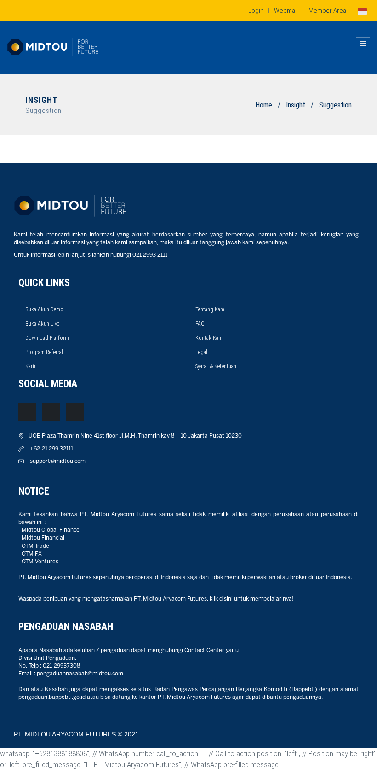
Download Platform (47, 338)
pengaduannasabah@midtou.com (80, 673)
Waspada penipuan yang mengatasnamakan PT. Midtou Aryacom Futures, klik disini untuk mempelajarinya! (156, 598)
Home (263, 105)
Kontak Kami (209, 338)
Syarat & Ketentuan (215, 366)
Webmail (286, 10)
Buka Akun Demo (44, 309)
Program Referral (44, 352)
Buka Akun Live (42, 323)
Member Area (327, 10)
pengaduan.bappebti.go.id (52, 697)
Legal (201, 352)
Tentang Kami (210, 309)
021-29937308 (61, 666)
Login (255, 10)
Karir (30, 366)
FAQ (200, 323)
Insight (295, 105)
